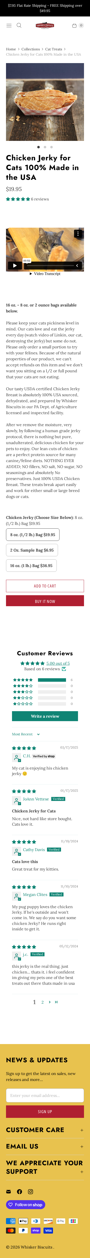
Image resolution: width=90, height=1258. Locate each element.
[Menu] (9, 25)
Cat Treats (53, 49)
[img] (24, 748)
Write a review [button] (45, 716)
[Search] (19, 25)
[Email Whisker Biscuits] (11, 1191)
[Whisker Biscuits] (45, 25)
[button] (18, 198)
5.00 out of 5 (58, 663)
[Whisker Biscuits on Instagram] (33, 1191)
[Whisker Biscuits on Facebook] (22, 1191)
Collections (31, 49)
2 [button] (43, 1002)
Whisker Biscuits (37, 1247)
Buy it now (45, 601)
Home (11, 49)
